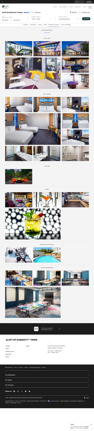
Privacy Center (43, 401)
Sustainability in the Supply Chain (77, 401)
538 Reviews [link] (38, 12)
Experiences (78, 6)
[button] (79, 2)
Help (19, 402)
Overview (55, 6)
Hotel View (25, 24)
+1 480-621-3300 (85, 12)
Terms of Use (22, 401)
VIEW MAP (74, 12)
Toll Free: (55, 350)
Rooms (7, 348)
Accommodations (63, 6)
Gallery (90, 6)
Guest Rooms (33, 24)
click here (85, 428)
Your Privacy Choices (54, 401)
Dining (71, 6)
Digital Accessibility (64, 401)
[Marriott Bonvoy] (88, 2)
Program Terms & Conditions (33, 401)
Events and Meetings (66, 24)
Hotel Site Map (13, 402)
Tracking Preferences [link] (9, 401)
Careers (17, 401)
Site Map (7, 402)
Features (40, 24)
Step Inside (8, 354)
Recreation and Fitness (54, 24)
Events (84, 6)
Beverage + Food (10, 351)
